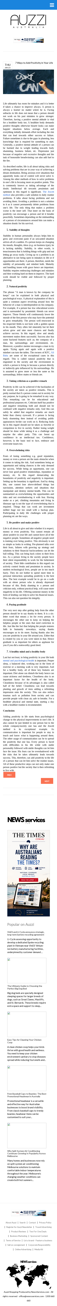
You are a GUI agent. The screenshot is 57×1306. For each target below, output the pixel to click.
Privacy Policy (45, 1222)
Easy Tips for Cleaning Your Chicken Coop (24, 1041)
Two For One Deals (38, 1231)
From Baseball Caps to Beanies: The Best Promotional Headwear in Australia (26, 1095)
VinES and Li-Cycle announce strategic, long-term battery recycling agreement (25, 933)
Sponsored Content (39, 1236)
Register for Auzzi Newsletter (19, 1227)
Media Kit (39, 1249)
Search (23, 1222)
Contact (32, 1222)
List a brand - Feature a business (38, 1240)
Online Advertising (23, 1249)
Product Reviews (18, 1231)
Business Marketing (18, 1236)
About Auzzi (11, 1222)
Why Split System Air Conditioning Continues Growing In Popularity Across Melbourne (26, 1153)
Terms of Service (13, 1240)
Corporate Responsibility (39, 1245)
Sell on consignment (16, 1245)
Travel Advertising (43, 1227)
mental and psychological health (18, 660)
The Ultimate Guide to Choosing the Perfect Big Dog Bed (24, 987)
